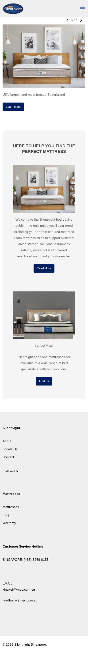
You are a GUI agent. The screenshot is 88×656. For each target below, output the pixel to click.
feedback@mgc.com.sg (20, 600)
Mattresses (11, 507)
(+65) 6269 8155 (36, 559)
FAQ (6, 515)
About (7, 441)
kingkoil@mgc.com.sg (19, 589)
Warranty (9, 523)
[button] (82, 8)
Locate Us (10, 449)
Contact (8, 457)
